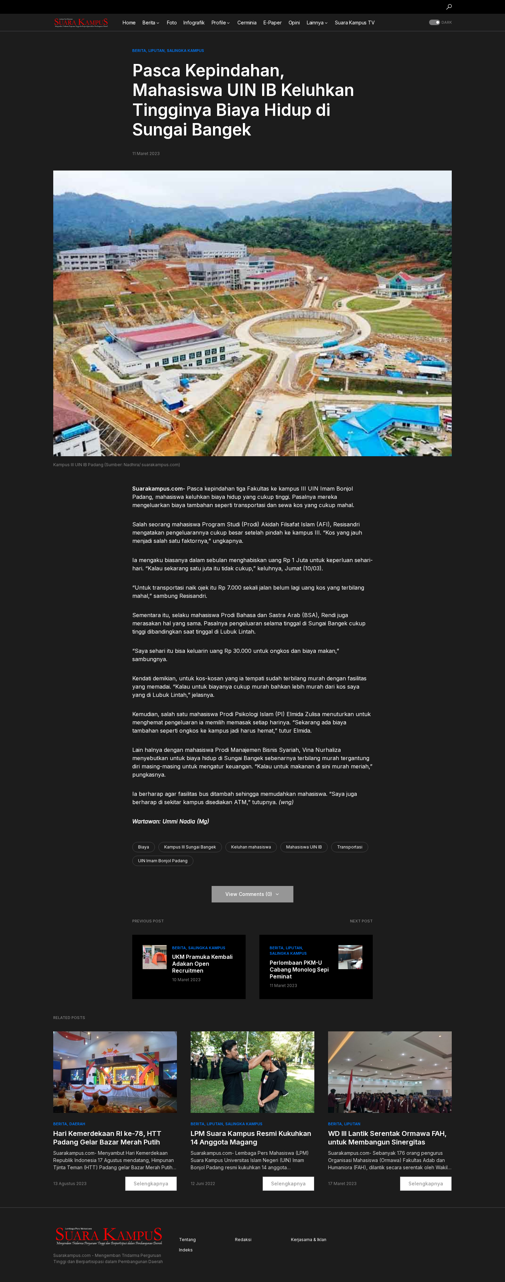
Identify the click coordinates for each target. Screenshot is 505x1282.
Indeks (186, 1249)
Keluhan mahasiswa (251, 847)
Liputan (156, 50)
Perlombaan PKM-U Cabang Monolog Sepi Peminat (299, 969)
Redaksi (243, 1239)
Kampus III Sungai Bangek (190, 847)
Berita (139, 50)
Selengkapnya (151, 1183)
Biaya (143, 847)
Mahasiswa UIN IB (304, 847)
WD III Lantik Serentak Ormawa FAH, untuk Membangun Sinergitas (387, 1137)
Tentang (187, 1239)
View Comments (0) (248, 894)
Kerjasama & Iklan (308, 1239)
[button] (449, 7)
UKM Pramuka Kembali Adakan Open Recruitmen (202, 963)
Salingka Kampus (185, 50)
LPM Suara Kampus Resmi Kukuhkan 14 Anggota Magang (251, 1137)
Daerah (77, 1123)
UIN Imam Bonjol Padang (163, 860)
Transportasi (349, 847)
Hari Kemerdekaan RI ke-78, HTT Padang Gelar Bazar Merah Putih (107, 1137)
